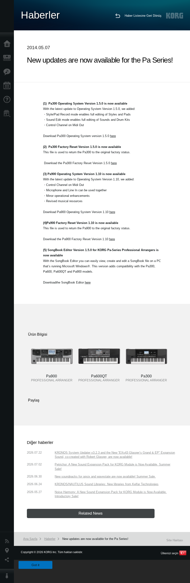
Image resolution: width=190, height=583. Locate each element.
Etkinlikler (8, 86)
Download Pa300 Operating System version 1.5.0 (79, 136)
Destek (8, 100)
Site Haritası (174, 540)
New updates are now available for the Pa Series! (95, 539)
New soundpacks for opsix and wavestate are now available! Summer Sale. (105, 476)
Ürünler (8, 58)
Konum (8, 550)
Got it (35, 565)
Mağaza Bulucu (8, 114)
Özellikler (8, 72)
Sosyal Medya (8, 559)
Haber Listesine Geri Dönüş (143, 15)
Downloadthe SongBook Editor (67, 282)
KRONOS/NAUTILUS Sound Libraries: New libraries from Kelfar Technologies (106, 484)
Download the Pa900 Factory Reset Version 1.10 (79, 239)
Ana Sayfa (8, 44)
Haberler (8, 541)
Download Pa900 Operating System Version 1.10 (79, 212)
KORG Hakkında (8, 576)
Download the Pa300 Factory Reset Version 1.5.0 (80, 163)
